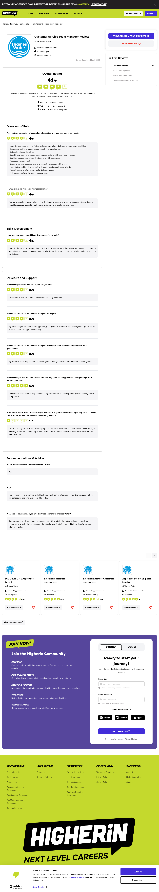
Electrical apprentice (54, 578)
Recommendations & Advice (125, 80)
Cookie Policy (102, 782)
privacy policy (77, 877)
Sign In (150, 13)
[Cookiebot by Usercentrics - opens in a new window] (16, 887)
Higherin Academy (134, 777)
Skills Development (121, 70)
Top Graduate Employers (17, 795)
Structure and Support (122, 75)
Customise (137, 880)
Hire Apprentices (74, 777)
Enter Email (103, 678)
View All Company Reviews (129, 36)
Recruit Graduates (74, 782)
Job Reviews (12, 777)
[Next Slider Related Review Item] (154, 555)
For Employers (132, 13)
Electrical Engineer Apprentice (98, 578)
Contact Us (41, 772)
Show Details (38, 887)
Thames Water (44, 41)
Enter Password (105, 694)
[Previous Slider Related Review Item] (148, 555)
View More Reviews (13, 622)
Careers (129, 782)
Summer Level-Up (14, 808)
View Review (13, 607)
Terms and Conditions (105, 772)
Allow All (138, 872)
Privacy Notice (131, 738)
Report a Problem (44, 777)
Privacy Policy (102, 777)
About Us (130, 772)
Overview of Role (120, 65)
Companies (12, 782)
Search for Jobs (13, 772)
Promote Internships (75, 772)
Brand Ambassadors (75, 787)
